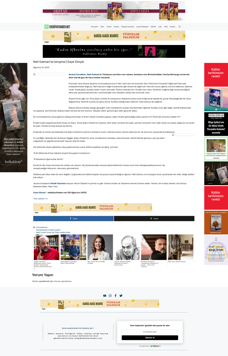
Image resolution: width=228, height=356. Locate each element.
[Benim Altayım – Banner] (216, 234)
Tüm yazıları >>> (40, 198)
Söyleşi (116, 27)
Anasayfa (94, 27)
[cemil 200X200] (216, 160)
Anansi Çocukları (77, 74)
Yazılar (109, 27)
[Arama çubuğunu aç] (179, 26)
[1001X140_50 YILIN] (114, 20)
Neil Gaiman (93, 74)
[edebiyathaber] (114, 57)
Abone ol (149, 338)
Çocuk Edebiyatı (142, 27)
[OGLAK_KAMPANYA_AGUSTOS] (216, 86)
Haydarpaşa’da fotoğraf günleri (48, 230)
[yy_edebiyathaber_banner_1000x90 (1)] (92, 213)
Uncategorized (41, 227)
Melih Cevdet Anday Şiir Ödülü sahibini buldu (53, 232)
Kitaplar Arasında (127, 27)
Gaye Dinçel (39, 192)
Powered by (144, 346)
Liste (160, 27)
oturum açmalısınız (62, 281)
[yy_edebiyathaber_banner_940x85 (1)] (114, 43)
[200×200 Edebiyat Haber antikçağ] (216, 184)
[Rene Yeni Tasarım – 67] (216, 264)
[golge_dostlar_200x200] (216, 110)
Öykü (102, 27)
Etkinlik (153, 27)
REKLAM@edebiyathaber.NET (78, 328)
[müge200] (216, 135)
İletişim (172, 27)
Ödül (166, 27)
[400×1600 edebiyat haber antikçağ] (13, 171)
